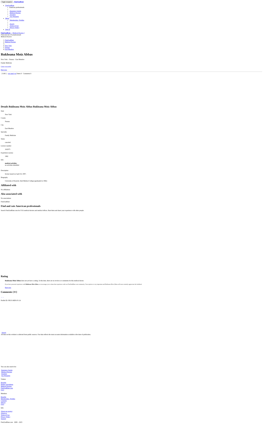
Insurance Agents (15, 11)
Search (11, 24)
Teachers (12, 15)
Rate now (4, 70)
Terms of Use (14, 26)
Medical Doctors (15, 13)
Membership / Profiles (16, 20)
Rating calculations (7, 384)
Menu (7, 18)
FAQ (2, 390)
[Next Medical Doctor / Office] (3, 296)
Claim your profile (6, 66)
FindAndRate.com (7, 388)
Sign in (7, 29)
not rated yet (12, 73)
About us (4, 413)
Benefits (3, 383)
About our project (6, 411)
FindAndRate (9, 5)
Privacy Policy (14, 27)
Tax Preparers (14, 16)
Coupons (4, 401)
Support (3, 419)
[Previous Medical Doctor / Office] (1, 296)
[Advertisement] (62, 89)
